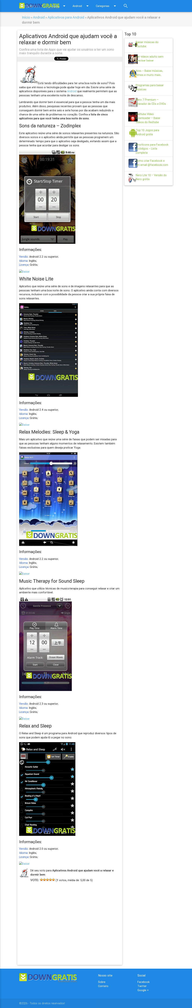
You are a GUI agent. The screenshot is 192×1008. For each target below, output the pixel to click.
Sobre (101, 982)
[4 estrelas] (50, 879)
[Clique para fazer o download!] (24, 271)
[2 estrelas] (44, 879)
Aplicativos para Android (66, 17)
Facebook (143, 982)
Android (81, 6)
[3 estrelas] (47, 879)
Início (26, 17)
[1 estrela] (41, 879)
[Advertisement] (69, 918)
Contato (103, 986)
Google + (143, 990)
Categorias (107, 6)
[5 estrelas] (53, 879)
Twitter (142, 986)
